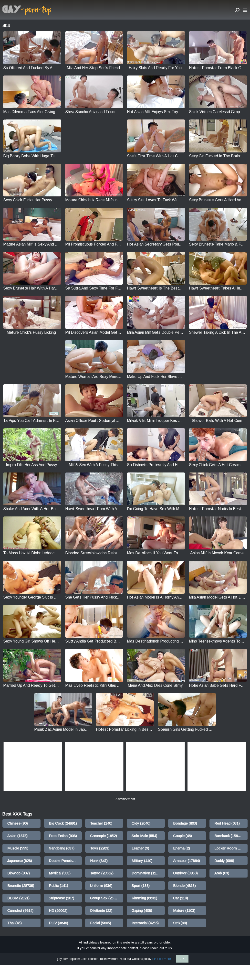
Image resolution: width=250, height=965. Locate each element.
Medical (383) (60, 873)
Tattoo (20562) (102, 873)
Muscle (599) (17, 848)
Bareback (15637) (228, 836)
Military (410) (142, 860)
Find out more (161, 959)
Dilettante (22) (101, 910)
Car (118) (180, 898)
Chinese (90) (17, 823)
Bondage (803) (185, 823)
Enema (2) (181, 848)
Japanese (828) (19, 860)
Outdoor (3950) (185, 873)
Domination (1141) (146, 873)
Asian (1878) (17, 836)
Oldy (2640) (141, 823)
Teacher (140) (101, 823)
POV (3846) (58, 923)
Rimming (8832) (144, 898)
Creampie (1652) (103, 836)
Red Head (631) (227, 823)
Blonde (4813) (184, 885)
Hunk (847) (99, 860)
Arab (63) (221, 873)
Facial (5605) (100, 923)
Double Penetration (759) (65, 860)
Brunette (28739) (20, 885)
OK (182, 959)
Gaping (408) (142, 910)
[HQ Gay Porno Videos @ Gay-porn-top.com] (26, 10)
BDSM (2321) (18, 898)
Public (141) (58, 885)
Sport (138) (141, 885)
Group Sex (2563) (104, 898)
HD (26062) (58, 910)
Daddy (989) (224, 860)
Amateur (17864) (186, 860)
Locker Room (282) (230, 848)
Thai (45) (14, 923)
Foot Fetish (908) (63, 836)
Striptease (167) (61, 898)
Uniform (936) (101, 885)
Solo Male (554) (144, 836)
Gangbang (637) (61, 848)
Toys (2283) (99, 848)
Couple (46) (182, 836)
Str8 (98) (180, 923)
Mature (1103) (184, 910)
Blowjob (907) (18, 873)
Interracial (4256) (145, 923)
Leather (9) (140, 848)
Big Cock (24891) (63, 823)
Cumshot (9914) (20, 910)
